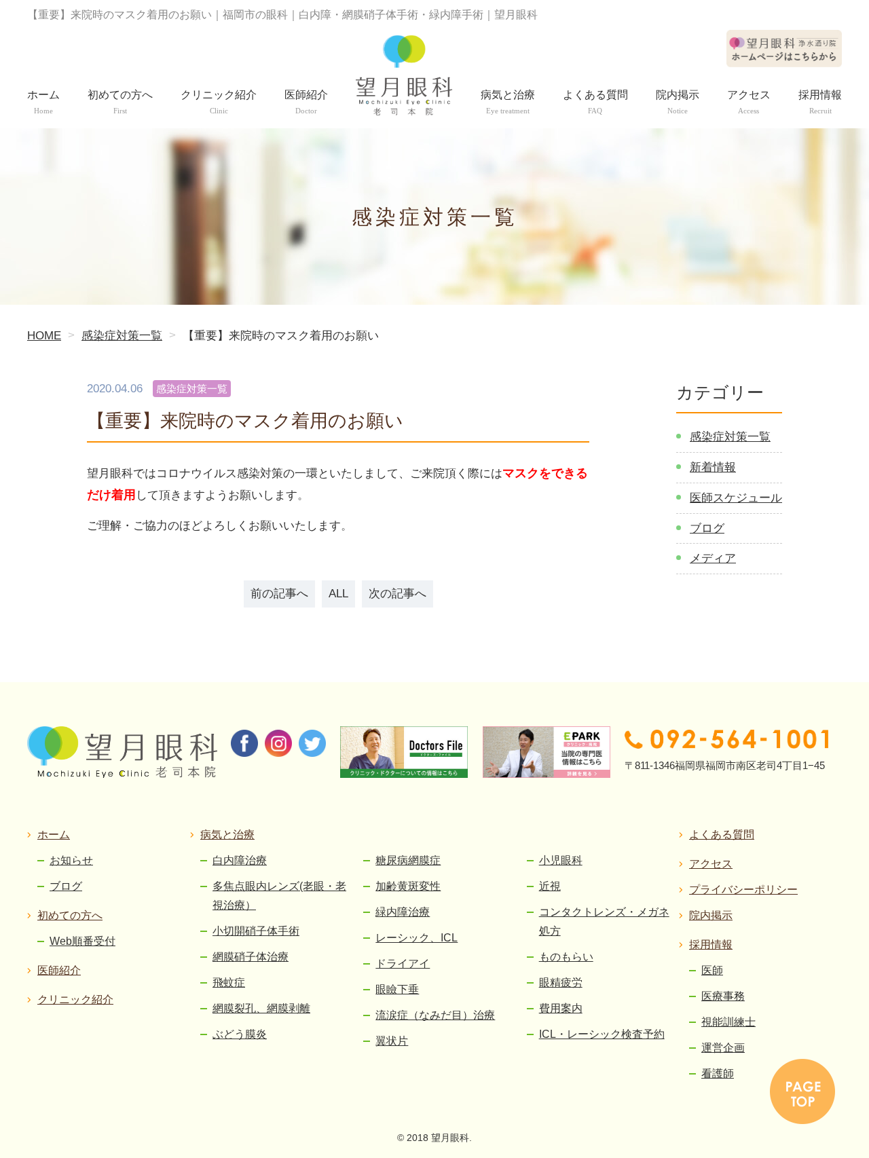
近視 (550, 886)
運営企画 (723, 1047)
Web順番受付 (82, 941)
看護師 (717, 1073)
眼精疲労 (561, 982)
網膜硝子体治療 (250, 957)
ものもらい (566, 957)
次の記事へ (397, 593)
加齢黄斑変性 (408, 886)
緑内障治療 (402, 912)
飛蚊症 (228, 982)
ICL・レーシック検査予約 (602, 1034)
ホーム (53, 834)
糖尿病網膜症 (408, 860)
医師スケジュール (736, 497)
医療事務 (723, 996)
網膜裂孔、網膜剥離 (261, 1008)
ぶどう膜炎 (239, 1034)
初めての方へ (70, 915)
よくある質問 (721, 834)
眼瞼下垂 (397, 989)
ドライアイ (402, 963)
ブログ (707, 528)
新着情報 (713, 467)
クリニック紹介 (75, 999)
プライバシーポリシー (743, 889)
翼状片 (391, 1041)
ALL (338, 593)
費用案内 (561, 1008)
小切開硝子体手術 (255, 931)
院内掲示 (711, 915)
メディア (713, 558)
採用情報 (711, 944)
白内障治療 (239, 860)
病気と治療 (227, 834)
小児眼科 (561, 860)
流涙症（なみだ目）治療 (435, 1015)
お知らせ (71, 860)
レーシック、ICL (416, 938)
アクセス (711, 864)
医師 (712, 970)
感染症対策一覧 (730, 436)
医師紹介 (59, 970)
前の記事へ (279, 593)
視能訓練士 (728, 1022)
